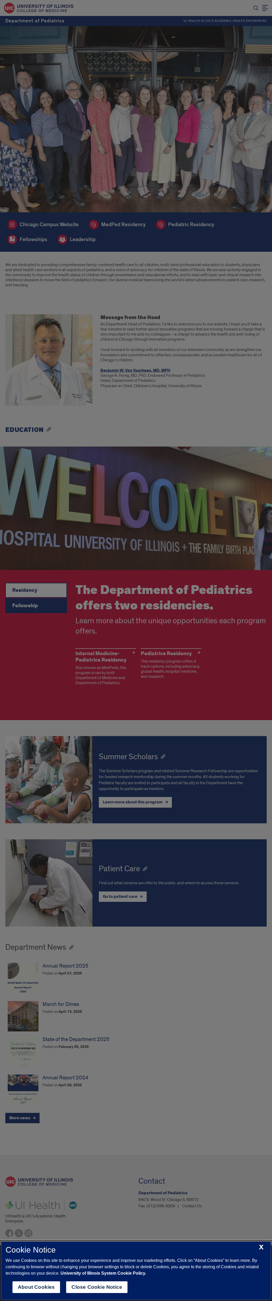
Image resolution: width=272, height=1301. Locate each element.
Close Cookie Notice (96, 1287)
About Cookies (36, 1287)
